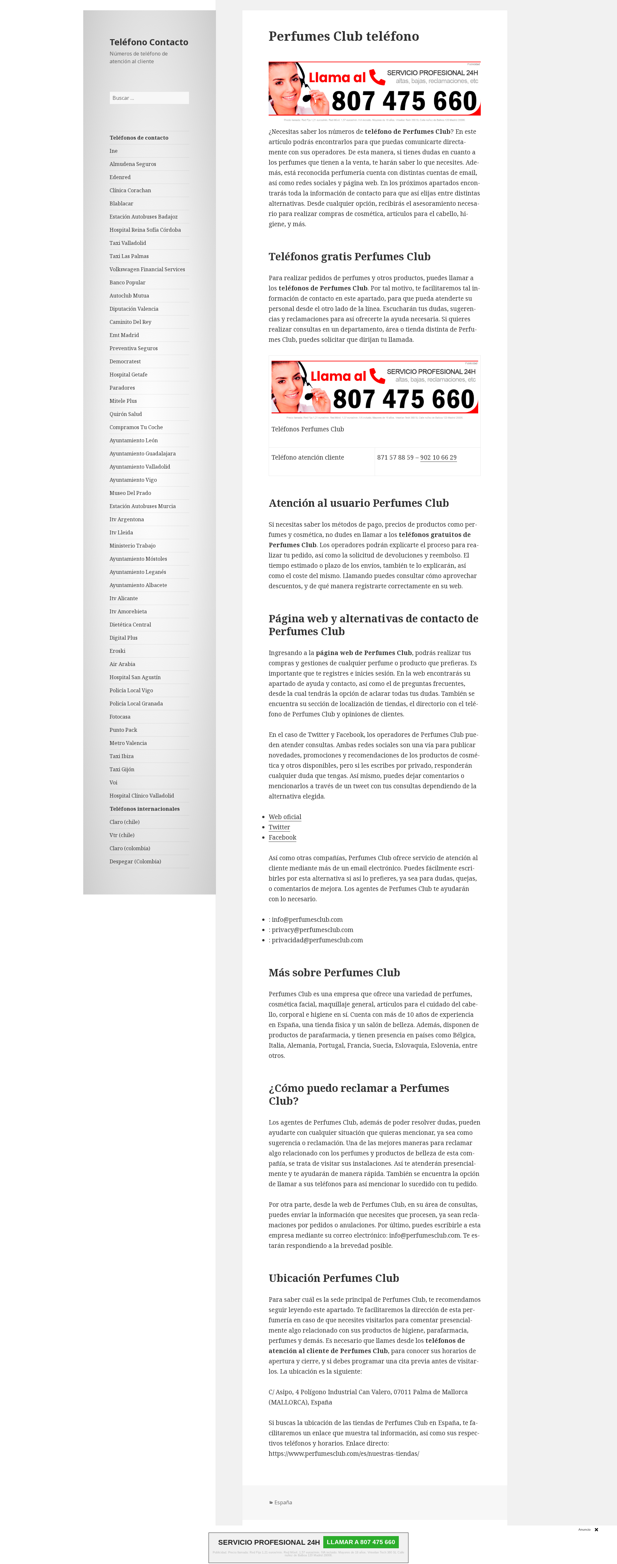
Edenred (120, 177)
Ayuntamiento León (134, 440)
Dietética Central (130, 624)
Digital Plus (124, 637)
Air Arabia (122, 664)
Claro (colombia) (130, 848)
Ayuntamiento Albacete (138, 585)
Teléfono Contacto (149, 42)
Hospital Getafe (129, 374)
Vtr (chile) (122, 835)
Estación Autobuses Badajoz (144, 216)
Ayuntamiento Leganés (138, 571)
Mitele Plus (123, 400)
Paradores (122, 387)
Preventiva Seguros (134, 348)
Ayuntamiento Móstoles (138, 558)
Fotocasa (120, 716)
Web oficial (285, 817)
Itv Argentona (127, 519)
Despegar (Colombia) (135, 861)
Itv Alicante (124, 598)
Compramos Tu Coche (136, 427)
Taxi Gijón (122, 769)
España (283, 1502)
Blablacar (121, 203)
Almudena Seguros (133, 164)
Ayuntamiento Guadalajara (143, 453)
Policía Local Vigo (131, 690)
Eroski (117, 650)
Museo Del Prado (130, 493)
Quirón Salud (126, 414)
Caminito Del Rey (130, 321)
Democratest (125, 361)
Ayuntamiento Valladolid (140, 466)
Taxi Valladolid (128, 242)
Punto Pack (123, 729)
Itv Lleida (121, 532)
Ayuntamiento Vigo (133, 479)
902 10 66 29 (438, 457)
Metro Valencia (128, 743)
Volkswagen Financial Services (147, 269)
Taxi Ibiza (122, 756)
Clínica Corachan (130, 190)
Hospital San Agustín (135, 677)
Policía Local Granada (136, 703)
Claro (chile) (124, 821)
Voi (113, 782)
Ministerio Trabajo (133, 545)
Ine (114, 150)
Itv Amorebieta (128, 611)
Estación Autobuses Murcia (143, 506)
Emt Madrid (124, 335)
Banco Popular (128, 282)
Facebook (282, 837)
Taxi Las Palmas (129, 256)
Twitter (279, 827)
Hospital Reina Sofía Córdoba (145, 229)
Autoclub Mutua (129, 295)
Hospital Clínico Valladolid (142, 795)
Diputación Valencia (134, 308)
